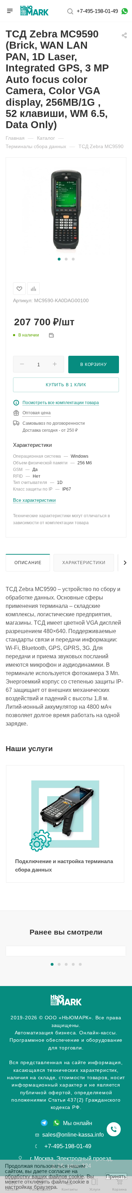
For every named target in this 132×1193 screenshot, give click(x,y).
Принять (116, 1176)
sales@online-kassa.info (73, 1135)
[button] (59, 259)
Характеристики (83, 562)
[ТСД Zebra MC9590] (66, 210)
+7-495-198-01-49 (97, 11)
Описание (27, 562)
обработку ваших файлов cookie (44, 1176)
